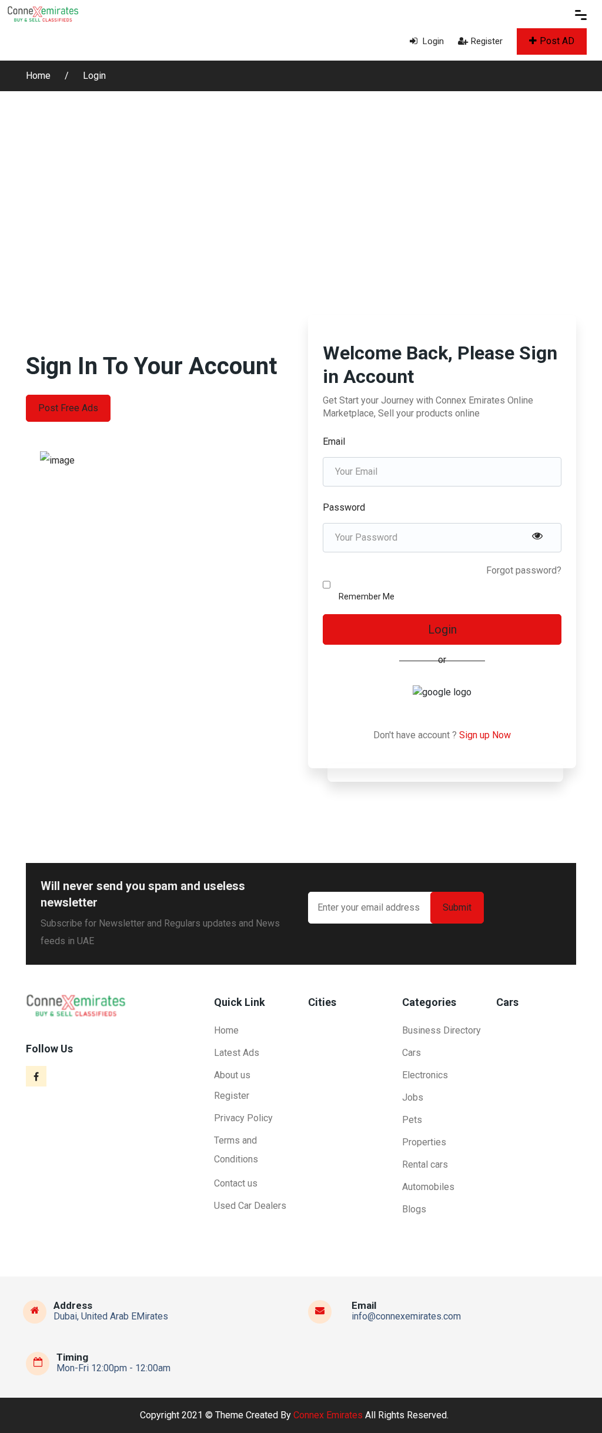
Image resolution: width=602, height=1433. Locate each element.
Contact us (235, 1183)
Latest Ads (236, 1052)
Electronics (425, 1075)
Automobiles (428, 1186)
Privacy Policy (243, 1118)
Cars (411, 1052)
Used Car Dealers (250, 1205)
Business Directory (441, 1030)
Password (344, 507)
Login (432, 41)
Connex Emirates (328, 1415)
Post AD (557, 40)
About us (232, 1075)
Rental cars (425, 1164)
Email (334, 441)
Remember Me (366, 596)
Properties (424, 1142)
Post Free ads (68, 408)
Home (39, 75)
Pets (412, 1119)
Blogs (414, 1209)
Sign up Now (485, 735)
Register (487, 41)
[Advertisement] (301, 179)
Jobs (412, 1097)
